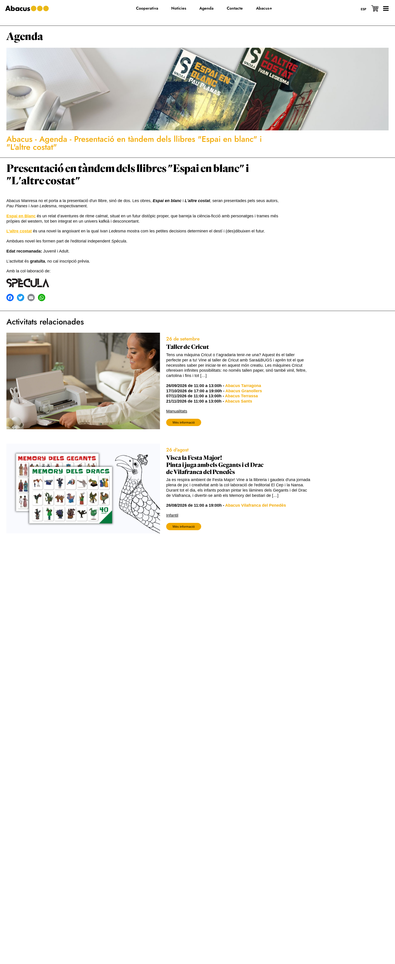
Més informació (184, 422)
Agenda (24, 36)
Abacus (19, 139)
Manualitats (176, 411)
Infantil (172, 515)
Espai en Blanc (21, 216)
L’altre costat (19, 231)
